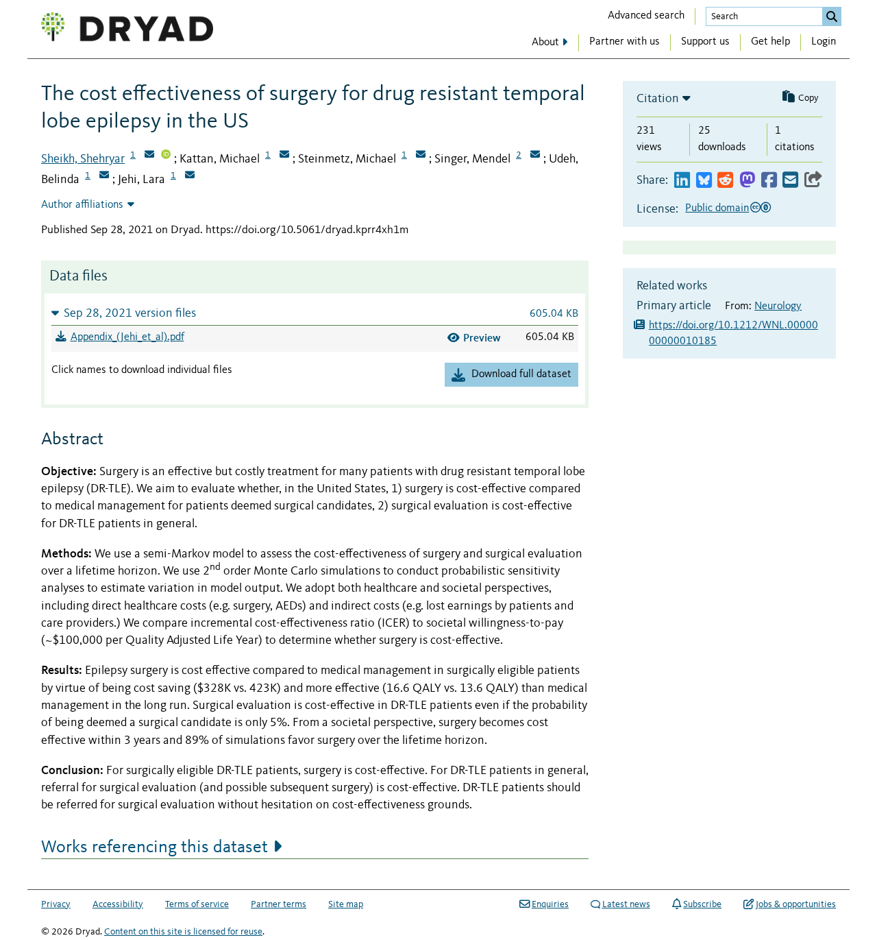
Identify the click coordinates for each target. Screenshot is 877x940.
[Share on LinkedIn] (682, 181)
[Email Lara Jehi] (190, 176)
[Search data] (831, 16)
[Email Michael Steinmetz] (420, 155)
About (545, 42)
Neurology (778, 306)
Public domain (717, 208)
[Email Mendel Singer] (535, 155)
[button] (314, 313)
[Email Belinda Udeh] (104, 176)
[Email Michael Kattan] (284, 155)
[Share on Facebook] (769, 181)
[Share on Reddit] (725, 181)
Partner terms (278, 904)
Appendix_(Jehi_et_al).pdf (127, 337)
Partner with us (624, 41)
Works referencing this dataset (154, 847)
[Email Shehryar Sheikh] (149, 155)
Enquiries (550, 904)
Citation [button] (658, 99)
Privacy (56, 904)
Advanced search (646, 15)
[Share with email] (790, 181)
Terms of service (197, 904)
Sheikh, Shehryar (83, 159)
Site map (345, 904)
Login (823, 41)
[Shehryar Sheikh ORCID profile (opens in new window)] (166, 155)
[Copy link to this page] (813, 180)
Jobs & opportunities (796, 904)
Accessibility (117, 904)
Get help (770, 41)
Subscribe (702, 904)
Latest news (626, 904)
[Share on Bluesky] (704, 181)
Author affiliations (82, 205)
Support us (705, 41)
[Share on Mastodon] (747, 181)
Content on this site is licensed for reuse (183, 932)
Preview (482, 337)
